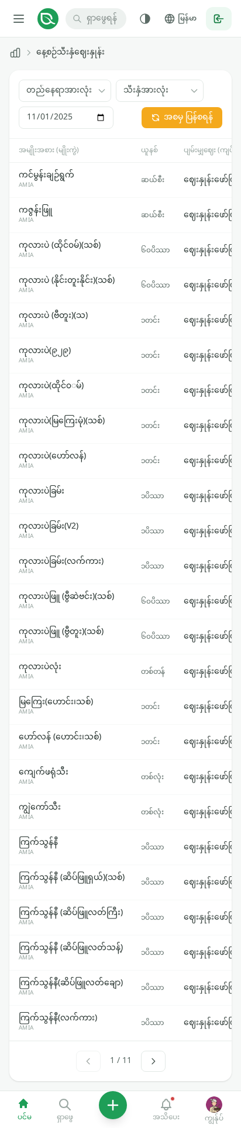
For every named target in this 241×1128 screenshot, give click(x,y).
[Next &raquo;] (153, 1061)
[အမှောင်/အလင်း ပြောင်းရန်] (145, 18)
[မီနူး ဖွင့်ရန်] (18, 18)
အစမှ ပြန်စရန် (188, 117)
